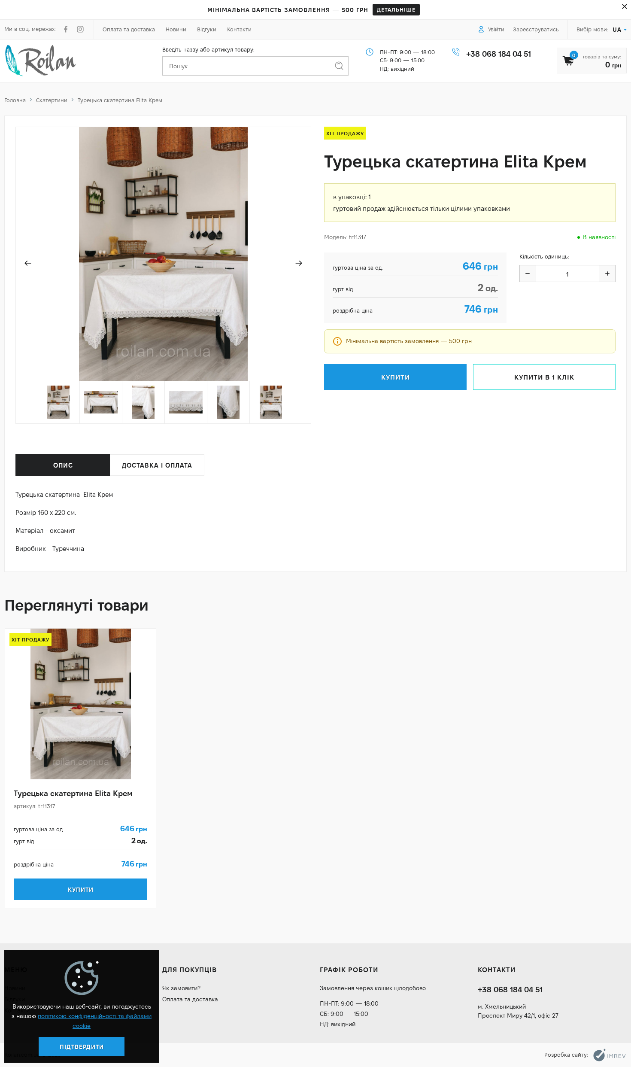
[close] (624, 6)
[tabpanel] (80, 768)
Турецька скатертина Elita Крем (73, 793)
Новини (176, 29)
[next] (299, 263)
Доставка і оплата (157, 465)
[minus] (528, 273)
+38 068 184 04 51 (498, 54)
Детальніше (396, 9)
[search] (339, 66)
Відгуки (206, 29)
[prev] (28, 263)
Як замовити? (181, 988)
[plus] (607, 273)
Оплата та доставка (129, 29)
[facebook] (65, 29)
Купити (81, 889)
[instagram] (80, 29)
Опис (63, 465)
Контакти (239, 29)
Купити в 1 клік (544, 377)
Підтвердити (82, 1046)
